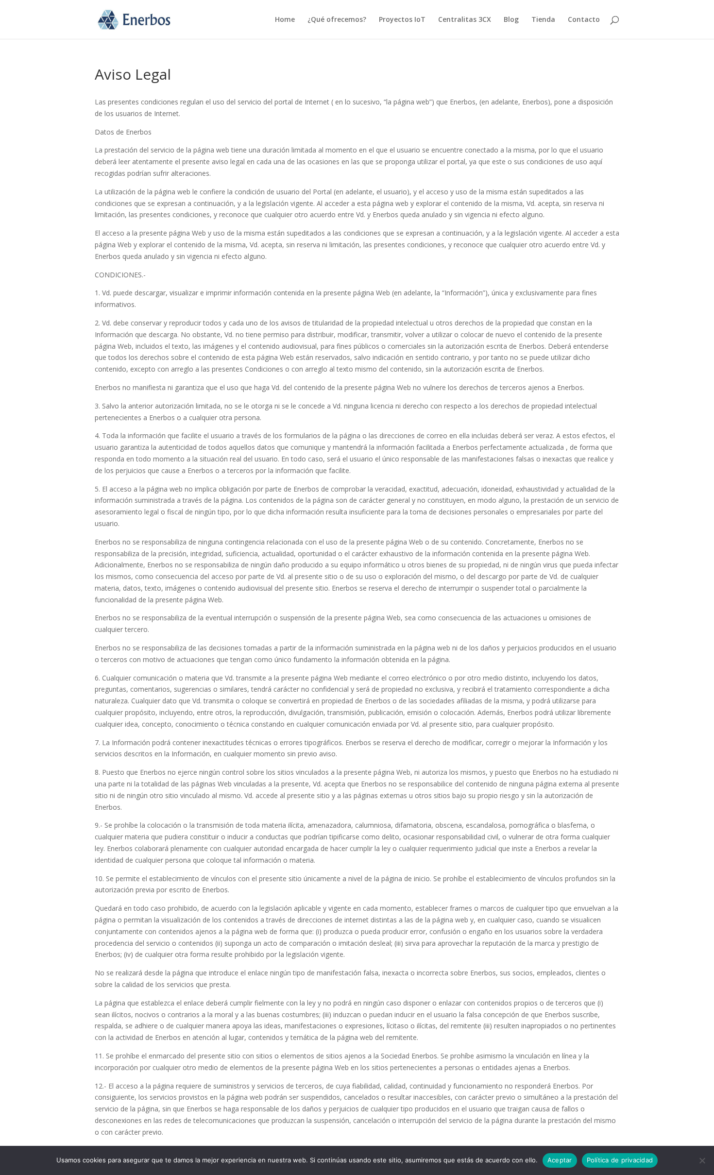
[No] (702, 1160)
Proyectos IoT (402, 20)
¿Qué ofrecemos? (336, 20)
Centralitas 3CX (464, 20)
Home (285, 20)
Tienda (543, 20)
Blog (511, 20)
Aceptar (559, 1160)
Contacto (584, 20)
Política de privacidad (620, 1160)
